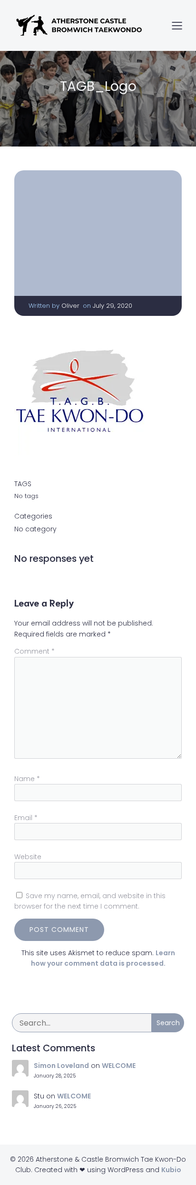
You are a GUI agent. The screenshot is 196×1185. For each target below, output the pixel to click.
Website (27, 857)
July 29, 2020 (112, 305)
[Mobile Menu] (177, 25)
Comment (34, 651)
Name (27, 778)
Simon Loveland (61, 1065)
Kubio (171, 1170)
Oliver (70, 305)
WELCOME (119, 1065)
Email (26, 818)
